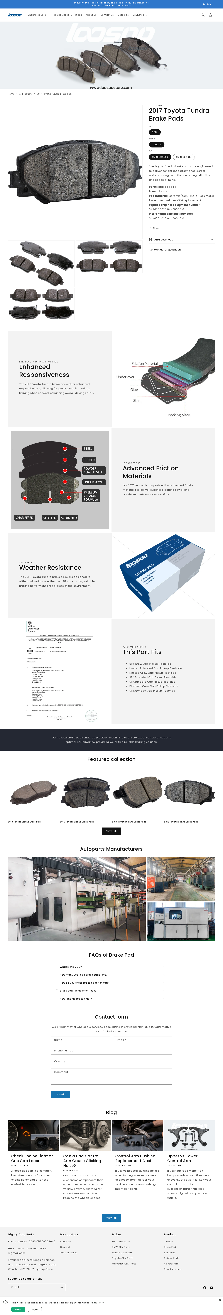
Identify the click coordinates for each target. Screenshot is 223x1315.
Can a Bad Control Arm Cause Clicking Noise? (82, 1161)
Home (11, 93)
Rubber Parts (171, 1258)
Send (60, 1094)
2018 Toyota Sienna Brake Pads (25, 822)
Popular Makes (68, 1252)
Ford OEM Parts (121, 1241)
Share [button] (156, 227)
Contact (65, 1247)
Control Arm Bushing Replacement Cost (135, 1158)
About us (65, 1241)
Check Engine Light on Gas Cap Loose (32, 1158)
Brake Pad (170, 1247)
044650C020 (160, 156)
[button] (38, 15)
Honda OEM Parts (122, 1252)
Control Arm (171, 1263)
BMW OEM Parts (121, 1247)
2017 (154, 132)
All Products (26, 93)
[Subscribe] (61, 1287)
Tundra (156, 144)
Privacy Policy (97, 1302)
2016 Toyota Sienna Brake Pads (77, 822)
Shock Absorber (173, 1269)
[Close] (219, 1299)
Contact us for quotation (165, 249)
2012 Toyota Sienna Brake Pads (181, 822)
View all (111, 831)
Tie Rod (168, 1241)
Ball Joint (169, 1252)
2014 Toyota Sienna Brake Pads (129, 822)
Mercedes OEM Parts (124, 1263)
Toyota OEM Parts (122, 1258)
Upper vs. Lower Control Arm (182, 1158)
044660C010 (183, 156)
